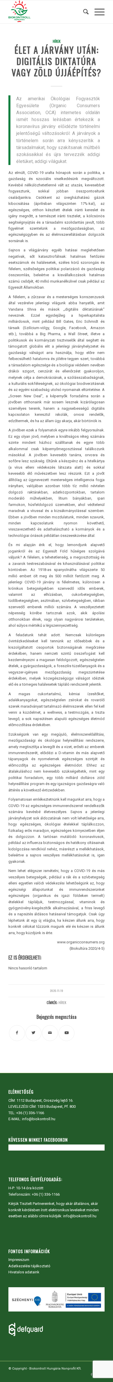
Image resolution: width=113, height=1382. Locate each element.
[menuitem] (83, 11)
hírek (62, 1002)
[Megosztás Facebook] (17, 1033)
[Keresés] (83, 11)
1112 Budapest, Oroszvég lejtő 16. (45, 1100)
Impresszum (18, 1259)
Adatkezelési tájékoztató (29, 1266)
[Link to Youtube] (66, 1033)
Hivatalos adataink (23, 1272)
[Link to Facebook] (91, 1374)
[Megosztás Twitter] (33, 1033)
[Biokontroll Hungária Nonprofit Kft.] (46, 11)
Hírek (57, 41)
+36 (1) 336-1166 (30, 1113)
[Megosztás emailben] (50, 1033)
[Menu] (97, 11)
